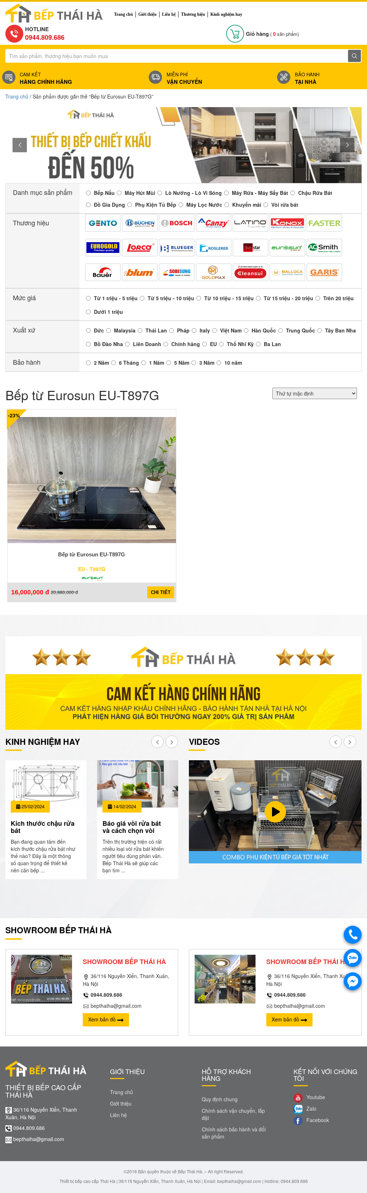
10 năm (233, 362)
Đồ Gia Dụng (109, 204)
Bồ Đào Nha (108, 344)
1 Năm (156, 362)
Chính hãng (185, 344)
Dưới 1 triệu (108, 311)
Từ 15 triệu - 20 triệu (288, 298)
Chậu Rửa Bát (315, 192)
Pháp (183, 330)
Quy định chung (220, 1099)
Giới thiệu (147, 14)
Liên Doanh (147, 344)
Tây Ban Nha (340, 330)
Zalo (310, 1108)
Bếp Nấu (104, 192)
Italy (205, 330)
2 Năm (101, 362)
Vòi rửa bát (284, 204)
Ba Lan (272, 344)
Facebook (317, 1119)
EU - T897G (91, 568)
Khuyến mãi (246, 204)
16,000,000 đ (30, 592)
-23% (14, 415)
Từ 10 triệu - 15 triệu (229, 298)
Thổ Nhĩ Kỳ (240, 344)
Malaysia (124, 330)
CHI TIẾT (161, 592)
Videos (204, 741)
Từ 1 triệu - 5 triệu (116, 298)
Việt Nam (231, 330)
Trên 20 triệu (338, 298)
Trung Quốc (300, 330)
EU (213, 344)
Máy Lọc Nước (204, 204)
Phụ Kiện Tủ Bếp (155, 204)
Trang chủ (123, 14)
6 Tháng (129, 362)
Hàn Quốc (264, 330)
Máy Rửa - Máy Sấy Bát (260, 192)
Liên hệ (169, 14)
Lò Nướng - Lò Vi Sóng (193, 192)
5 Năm (181, 362)
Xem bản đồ (102, 1019)
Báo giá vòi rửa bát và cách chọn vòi (132, 827)
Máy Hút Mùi (140, 192)
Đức (99, 330)
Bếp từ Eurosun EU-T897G (91, 554)
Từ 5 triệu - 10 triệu (171, 298)
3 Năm (206, 362)
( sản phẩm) (272, 33)
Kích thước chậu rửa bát (43, 827)
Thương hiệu (193, 14)
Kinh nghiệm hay (226, 14)
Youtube (315, 1097)
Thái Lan (156, 330)
